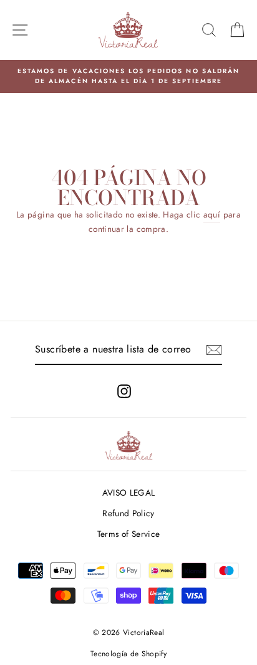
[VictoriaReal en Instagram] (124, 391)
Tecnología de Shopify (128, 653)
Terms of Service (128, 534)
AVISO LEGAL (128, 492)
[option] (128, 76)
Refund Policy (128, 513)
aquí (211, 214)
